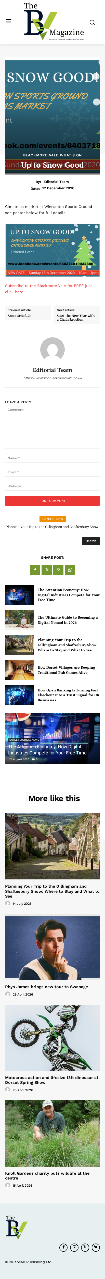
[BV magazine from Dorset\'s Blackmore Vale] (54, 22)
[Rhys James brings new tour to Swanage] (52, 947)
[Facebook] (35, 570)
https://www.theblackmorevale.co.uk (52, 378)
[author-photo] (8, 903)
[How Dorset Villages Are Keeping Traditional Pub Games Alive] (19, 670)
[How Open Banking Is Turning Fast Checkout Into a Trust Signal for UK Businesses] (19, 695)
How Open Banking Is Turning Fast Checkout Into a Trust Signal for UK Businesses (68, 695)
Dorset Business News (24, 739)
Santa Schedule (19, 316)
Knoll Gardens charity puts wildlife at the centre (47, 1176)
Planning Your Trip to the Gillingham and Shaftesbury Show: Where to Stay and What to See (68, 644)
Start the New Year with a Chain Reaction (76, 318)
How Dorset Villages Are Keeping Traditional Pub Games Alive (66, 670)
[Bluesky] (96, 1248)
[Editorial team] (52, 349)
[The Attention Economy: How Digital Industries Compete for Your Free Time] (19, 595)
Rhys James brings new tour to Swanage (46, 986)
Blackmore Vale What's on (52, 155)
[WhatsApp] (70, 570)
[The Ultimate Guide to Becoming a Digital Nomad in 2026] (19, 620)
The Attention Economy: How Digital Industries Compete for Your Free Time (69, 594)
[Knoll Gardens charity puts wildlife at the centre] (52, 1133)
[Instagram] (74, 1248)
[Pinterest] (58, 570)
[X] (47, 570)
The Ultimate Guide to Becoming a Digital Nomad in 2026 (68, 620)
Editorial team (56, 182)
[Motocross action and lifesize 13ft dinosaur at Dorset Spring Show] (52, 1038)
